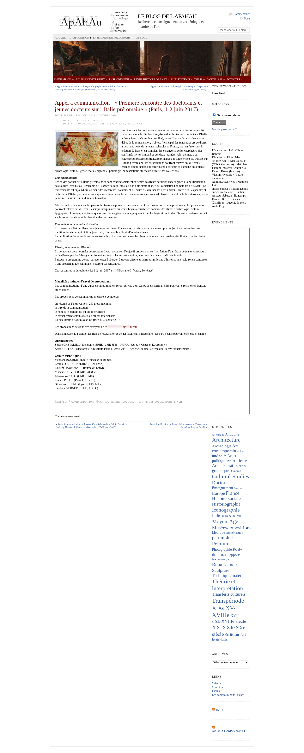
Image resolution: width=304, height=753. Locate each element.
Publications (180, 79)
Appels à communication (76, 402)
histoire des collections (154, 402)
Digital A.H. (214, 79)
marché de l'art (231, 516)
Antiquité (106, 402)
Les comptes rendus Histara (228, 694)
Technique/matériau (229, 575)
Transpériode (228, 600)
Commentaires (241, 14)
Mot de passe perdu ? (224, 129)
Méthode (218, 533)
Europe (218, 493)
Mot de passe (221, 104)
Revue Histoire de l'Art (150, 79)
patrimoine (222, 537)
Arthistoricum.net (229, 730)
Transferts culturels (228, 594)
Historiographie (226, 504)
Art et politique (224, 458)
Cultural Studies (230, 476)
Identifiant (218, 93)
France (232, 493)
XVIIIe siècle (233, 621)
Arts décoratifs (225, 465)
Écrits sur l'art (235, 634)
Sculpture (220, 570)
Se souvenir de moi (229, 115)
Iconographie (226, 510)
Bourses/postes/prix (90, 79)
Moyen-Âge (225, 521)
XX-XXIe (223, 627)
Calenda (216, 683)
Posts (247, 18)
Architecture (226, 440)
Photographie (222, 549)
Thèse (198, 79)
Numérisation (234, 532)
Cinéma (236, 471)
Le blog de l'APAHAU (167, 16)
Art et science (237, 461)
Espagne (238, 488)
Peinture (220, 543)
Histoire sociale (226, 498)
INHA (220, 710)
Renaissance (224, 564)
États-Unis (220, 639)
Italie (178, 402)
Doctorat (220, 482)
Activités (233, 79)
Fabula (216, 691)
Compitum (218, 687)
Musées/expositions (231, 527)
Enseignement (119, 79)
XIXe (218, 608)
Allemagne (218, 434)
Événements (63, 79)
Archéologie (124, 402)
